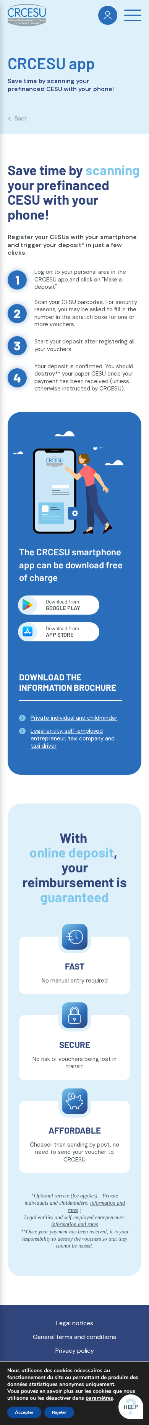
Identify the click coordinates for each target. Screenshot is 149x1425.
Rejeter (59, 1412)
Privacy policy (74, 1351)
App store (62, 631)
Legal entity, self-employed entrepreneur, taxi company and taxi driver (73, 738)
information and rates (74, 1224)
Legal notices (74, 1323)
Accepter (24, 1412)
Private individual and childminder (74, 718)
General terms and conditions (74, 1337)
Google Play (63, 604)
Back (21, 118)
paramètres (99, 1398)
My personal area (108, 15)
